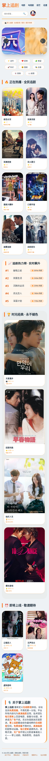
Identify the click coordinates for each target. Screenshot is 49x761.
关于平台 (8, 755)
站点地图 (44, 755)
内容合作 (26, 755)
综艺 (38, 5)
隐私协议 (17, 755)
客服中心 (35, 755)
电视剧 (31, 5)
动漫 (45, 5)
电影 (23, 5)
